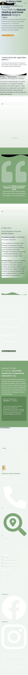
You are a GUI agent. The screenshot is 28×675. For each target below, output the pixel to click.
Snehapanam (15, 137)
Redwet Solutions (17, 667)
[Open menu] (25, 3)
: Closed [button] (7, 590)
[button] (1, 336)
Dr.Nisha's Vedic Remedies (11, 473)
